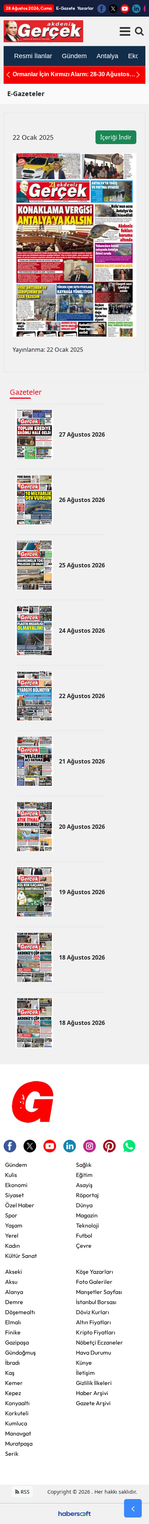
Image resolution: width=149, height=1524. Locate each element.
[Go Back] (133, 1508)
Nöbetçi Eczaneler (99, 1342)
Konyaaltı (17, 1403)
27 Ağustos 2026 (82, 434)
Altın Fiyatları (93, 1322)
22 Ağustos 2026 (82, 696)
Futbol (84, 1235)
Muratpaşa (19, 1443)
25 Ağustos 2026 (82, 565)
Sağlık (83, 1164)
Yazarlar (85, 8)
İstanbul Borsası (96, 1302)
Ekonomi (16, 1185)
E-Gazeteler (25, 93)
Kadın (12, 1245)
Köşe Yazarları (94, 1271)
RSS (24, 1491)
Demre (14, 1302)
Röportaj (87, 1195)
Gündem (16, 1164)
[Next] (138, 74)
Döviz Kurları (92, 1312)
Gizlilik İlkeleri (94, 1382)
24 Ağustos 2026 (82, 631)
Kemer (14, 1382)
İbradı (12, 1362)
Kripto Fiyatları (95, 1332)
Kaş (9, 1372)
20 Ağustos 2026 (82, 827)
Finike (13, 1332)
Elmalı (13, 1322)
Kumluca (16, 1423)
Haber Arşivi (92, 1393)
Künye (84, 1362)
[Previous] (8, 74)
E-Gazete (65, 8)
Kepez (13, 1393)
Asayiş (84, 1185)
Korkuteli (17, 1413)
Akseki (13, 1271)
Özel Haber (19, 1205)
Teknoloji (87, 1225)
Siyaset (14, 1195)
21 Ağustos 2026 (82, 761)
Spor (11, 1215)
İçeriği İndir (116, 137)
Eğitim (84, 1174)
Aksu (11, 1281)
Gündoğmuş (20, 1352)
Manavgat (18, 1433)
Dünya (84, 1205)
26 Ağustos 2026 (82, 500)
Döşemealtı (20, 1312)
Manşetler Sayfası (99, 1291)
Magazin (87, 1215)
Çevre (83, 1245)
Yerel (11, 1235)
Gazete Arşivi (93, 1403)
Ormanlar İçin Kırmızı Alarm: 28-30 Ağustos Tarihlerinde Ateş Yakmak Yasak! (71, 74)
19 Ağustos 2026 (82, 892)
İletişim (85, 1372)
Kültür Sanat (21, 1255)
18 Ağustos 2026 (82, 957)
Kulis (11, 1174)
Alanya (14, 1291)
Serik (11, 1453)
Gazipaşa (17, 1342)
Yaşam (13, 1225)
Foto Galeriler (94, 1281)
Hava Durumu (93, 1352)
